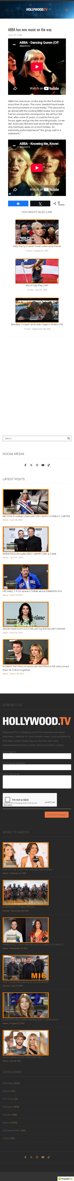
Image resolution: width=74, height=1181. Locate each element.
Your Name (9, 752)
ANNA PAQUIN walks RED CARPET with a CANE (29, 553)
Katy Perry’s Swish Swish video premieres (37, 246)
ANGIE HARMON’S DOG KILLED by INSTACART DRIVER (34, 628)
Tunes (6, 1138)
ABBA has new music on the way (30, 29)
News (6, 1122)
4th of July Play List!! (37, 285)
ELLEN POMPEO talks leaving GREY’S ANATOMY (30, 1019)
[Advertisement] (37, 392)
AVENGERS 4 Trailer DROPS (19, 906)
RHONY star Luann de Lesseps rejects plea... (28, 869)
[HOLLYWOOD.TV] (36, 10)
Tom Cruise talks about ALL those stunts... (26, 982)
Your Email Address (14, 763)
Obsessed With (11, 1130)
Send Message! (56, 814)
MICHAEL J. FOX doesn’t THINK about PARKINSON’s (32, 591)
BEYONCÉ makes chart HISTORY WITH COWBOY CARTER (36, 516)
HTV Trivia (8, 1098)
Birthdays (8, 1083)
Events (6, 1091)
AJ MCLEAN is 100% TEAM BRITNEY (22, 1057)
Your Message (11, 774)
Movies (7, 1114)
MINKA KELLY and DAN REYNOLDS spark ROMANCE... (34, 944)
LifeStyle (8, 1106)
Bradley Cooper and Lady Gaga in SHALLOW (37, 324)
